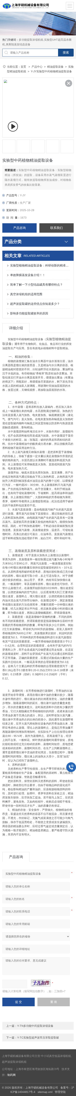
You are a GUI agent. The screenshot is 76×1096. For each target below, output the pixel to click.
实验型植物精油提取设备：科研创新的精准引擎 (40, 265)
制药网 (11, 1075)
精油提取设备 (55, 66)
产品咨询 (19, 228)
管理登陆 (60, 1091)
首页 (24, 66)
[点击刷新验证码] (40, 983)
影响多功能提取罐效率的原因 (29, 313)
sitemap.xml (45, 1091)
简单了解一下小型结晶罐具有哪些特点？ (36, 284)
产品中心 (37, 66)
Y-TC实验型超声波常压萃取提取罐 (38, 1037)
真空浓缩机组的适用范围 (26, 294)
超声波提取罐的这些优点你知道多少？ (35, 303)
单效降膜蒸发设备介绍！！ (27, 275)
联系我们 (56, 228)
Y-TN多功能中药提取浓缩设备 (35, 1025)
